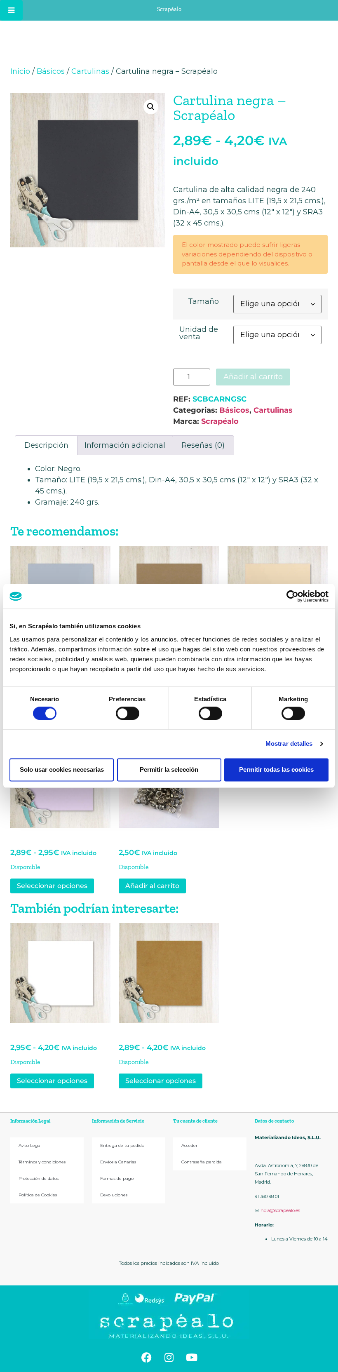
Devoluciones (113, 1195)
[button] (150, 106)
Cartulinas (90, 71)
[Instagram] (169, 1357)
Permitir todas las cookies (276, 769)
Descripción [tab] (46, 445)
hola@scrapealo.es (280, 1210)
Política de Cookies (38, 1195)
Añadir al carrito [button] (152, 886)
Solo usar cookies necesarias (62, 769)
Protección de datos (39, 1178)
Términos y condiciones (42, 1162)
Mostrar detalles (289, 743)
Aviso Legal (30, 1145)
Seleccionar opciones (52, 886)
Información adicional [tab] (124, 445)
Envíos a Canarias (118, 1162)
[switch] (127, 713)
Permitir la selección (169, 769)
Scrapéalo (220, 421)
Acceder (189, 1145)
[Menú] (11, 10)
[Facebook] (146, 1357)
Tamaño (203, 301)
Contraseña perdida (201, 1162)
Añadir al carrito (253, 376)
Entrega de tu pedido (122, 1145)
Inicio (20, 71)
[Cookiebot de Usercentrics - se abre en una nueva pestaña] (292, 596)
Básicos (51, 71)
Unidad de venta (198, 333)
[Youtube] (191, 1357)
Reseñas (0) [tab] (203, 445)
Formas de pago (117, 1178)
